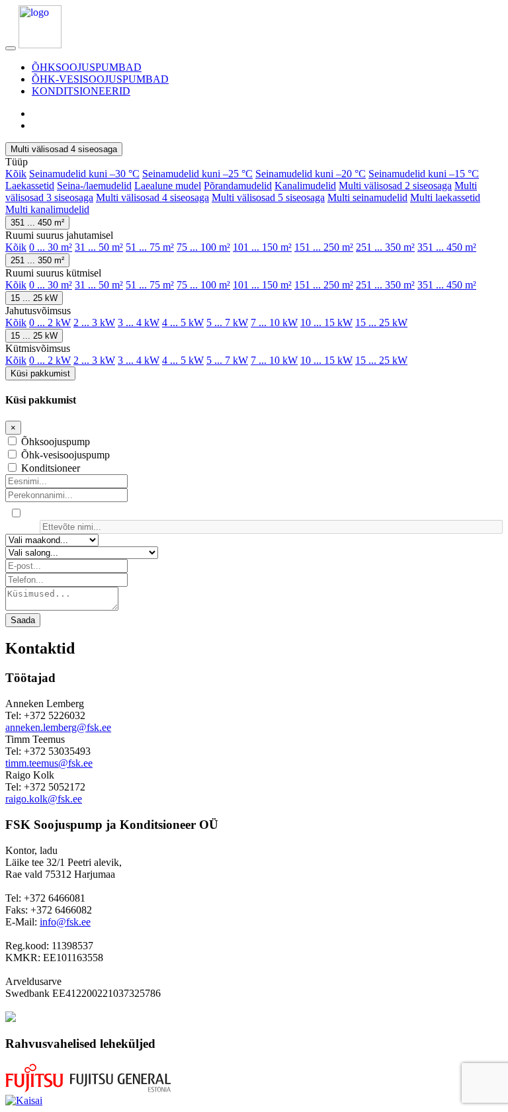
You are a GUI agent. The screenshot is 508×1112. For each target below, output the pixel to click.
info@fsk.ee (65, 921)
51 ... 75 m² (150, 247)
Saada (23, 620)
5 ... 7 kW (227, 322)
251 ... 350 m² (385, 247)
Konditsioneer (50, 468)
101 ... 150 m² (262, 247)
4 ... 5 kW (183, 322)
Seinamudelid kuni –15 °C (423, 173)
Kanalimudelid (305, 185)
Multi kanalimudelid (47, 209)
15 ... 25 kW (34, 298)
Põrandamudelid (238, 185)
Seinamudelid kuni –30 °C (84, 173)
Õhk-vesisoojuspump (65, 454)
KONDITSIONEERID (81, 91)
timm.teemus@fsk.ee (49, 763)
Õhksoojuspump (55, 441)
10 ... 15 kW (326, 322)
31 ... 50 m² (99, 247)
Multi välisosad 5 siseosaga (268, 197)
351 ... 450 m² (37, 223)
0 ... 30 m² (50, 247)
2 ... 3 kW (94, 322)
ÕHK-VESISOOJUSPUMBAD (100, 79)
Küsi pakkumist (40, 373)
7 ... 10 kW (274, 322)
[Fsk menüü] (10, 48)
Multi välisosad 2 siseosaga (395, 185)
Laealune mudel (167, 185)
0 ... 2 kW (50, 322)
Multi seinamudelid (367, 197)
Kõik (15, 173)
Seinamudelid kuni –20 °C (310, 173)
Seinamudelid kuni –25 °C (197, 173)
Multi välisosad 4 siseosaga (64, 149)
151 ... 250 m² (323, 247)
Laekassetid (29, 185)
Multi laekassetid (445, 197)
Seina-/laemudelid (94, 185)
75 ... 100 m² (203, 247)
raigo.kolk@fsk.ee (43, 798)
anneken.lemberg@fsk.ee (58, 727)
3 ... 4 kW (138, 322)
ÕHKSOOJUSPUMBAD (87, 67)
